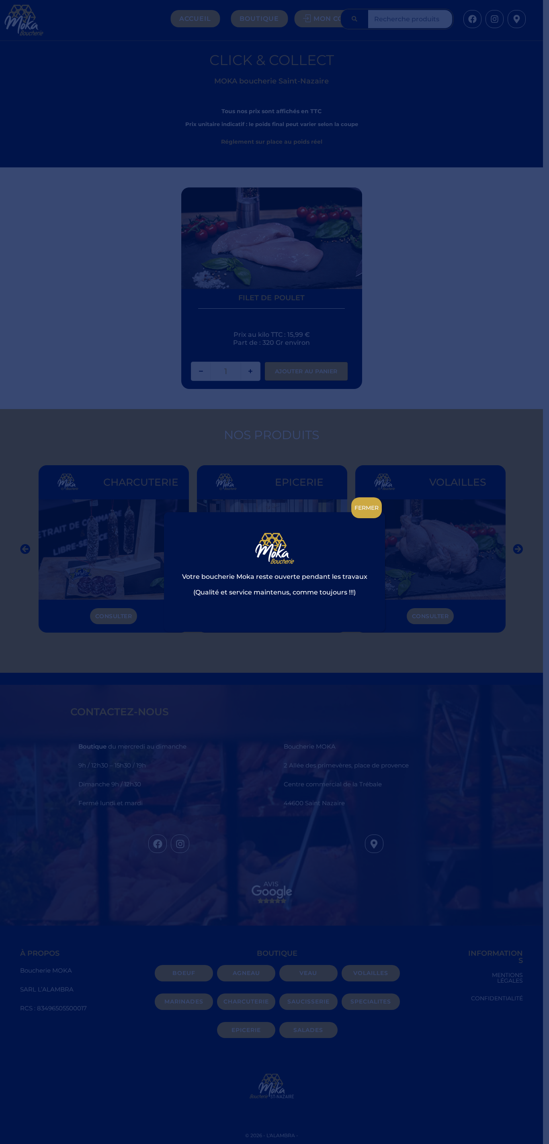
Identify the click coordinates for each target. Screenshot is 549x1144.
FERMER (366, 507)
